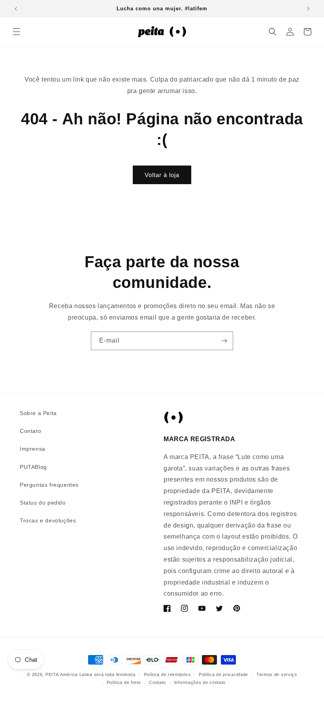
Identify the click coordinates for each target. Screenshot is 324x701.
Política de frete (124, 682)
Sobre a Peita (38, 413)
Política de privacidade (223, 674)
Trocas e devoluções (48, 520)
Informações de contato (200, 682)
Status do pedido (43, 502)
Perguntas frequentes (49, 485)
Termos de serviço (276, 674)
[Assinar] (224, 340)
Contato (30, 431)
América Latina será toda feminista (98, 674)
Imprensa (32, 449)
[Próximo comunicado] (308, 8)
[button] (16, 31)
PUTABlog (33, 467)
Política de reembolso (167, 674)
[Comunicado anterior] (15, 8)
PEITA (52, 674)
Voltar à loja (162, 174)
